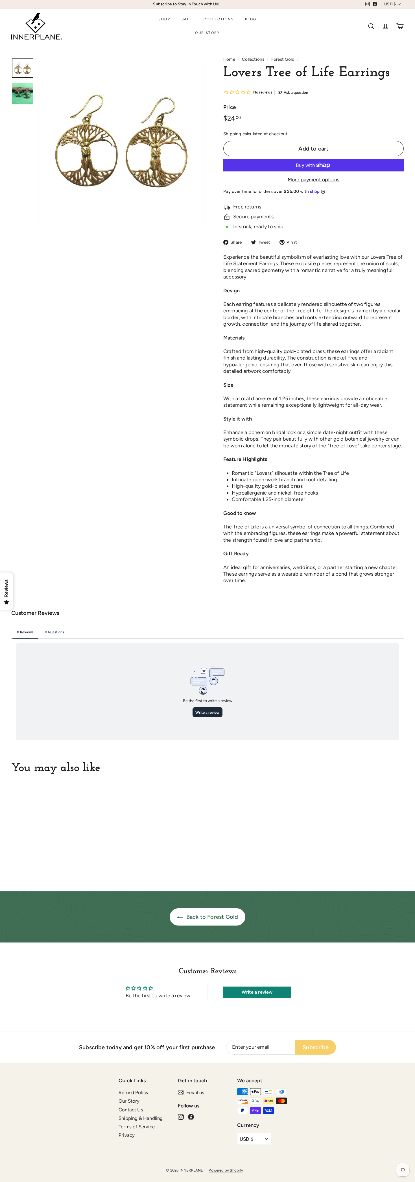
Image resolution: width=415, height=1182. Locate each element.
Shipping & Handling (141, 1118)
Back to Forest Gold (211, 916)
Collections (219, 19)
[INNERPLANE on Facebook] (191, 1116)
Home (229, 59)
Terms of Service (137, 1126)
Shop (164, 19)
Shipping (232, 133)
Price (229, 107)
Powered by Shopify (226, 1170)
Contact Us (131, 1110)
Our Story (207, 33)
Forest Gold (282, 59)
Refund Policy (133, 1092)
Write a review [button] (257, 992)
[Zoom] (121, 141)
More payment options (314, 180)
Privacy (127, 1135)
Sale (187, 19)
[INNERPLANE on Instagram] (181, 1116)
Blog (251, 19)
